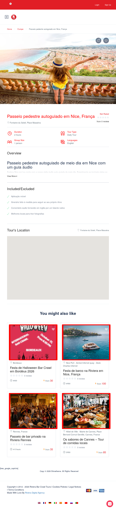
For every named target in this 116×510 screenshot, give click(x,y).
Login (97, 5)
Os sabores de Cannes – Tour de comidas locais (83, 441)
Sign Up (108, 5)
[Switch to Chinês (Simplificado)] (66, 503)
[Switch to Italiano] (55, 503)
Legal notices (75, 486)
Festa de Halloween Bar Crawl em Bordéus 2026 (30, 369)
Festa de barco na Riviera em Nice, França (83, 372)
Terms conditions (16, 489)
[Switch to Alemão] (50, 503)
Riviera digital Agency (35, 492)
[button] (58, 264)
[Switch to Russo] (71, 503)
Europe (20, 29)
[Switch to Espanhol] (60, 503)
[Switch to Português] (77, 503)
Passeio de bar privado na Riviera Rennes (28, 438)
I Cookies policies (59, 486)
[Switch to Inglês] (39, 503)
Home (9, 29)
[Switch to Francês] (44, 503)
